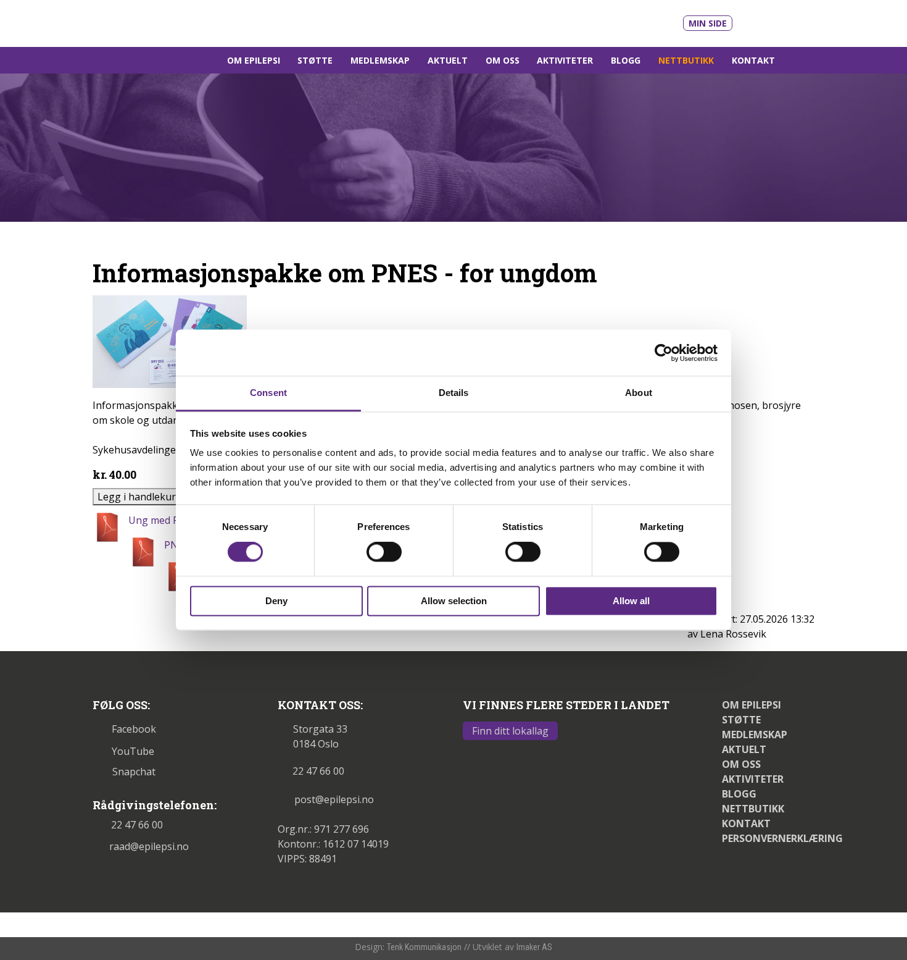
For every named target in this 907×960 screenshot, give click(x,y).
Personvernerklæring (782, 838)
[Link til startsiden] (178, 22)
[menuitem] (253, 60)
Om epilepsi (253, 60)
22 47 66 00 (137, 825)
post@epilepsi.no (334, 799)
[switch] (384, 552)
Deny (276, 601)
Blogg (625, 60)
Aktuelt (448, 60)
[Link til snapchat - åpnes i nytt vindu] (806, 20)
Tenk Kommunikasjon (424, 947)
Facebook (134, 729)
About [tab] (638, 392)
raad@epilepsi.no (149, 846)
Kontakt (753, 60)
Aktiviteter (565, 60)
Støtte (315, 60)
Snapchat (133, 771)
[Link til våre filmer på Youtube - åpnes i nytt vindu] (756, 21)
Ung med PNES (163, 520)
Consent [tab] (268, 392)
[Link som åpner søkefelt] (799, 60)
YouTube (133, 751)
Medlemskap (380, 60)
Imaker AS (534, 947)
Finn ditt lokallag (510, 731)
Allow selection (454, 601)
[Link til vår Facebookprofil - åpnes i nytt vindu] (784, 21)
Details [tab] (454, 392)
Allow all (631, 601)
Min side (708, 23)
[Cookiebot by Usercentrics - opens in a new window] (664, 352)
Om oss (503, 60)
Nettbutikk (686, 60)
